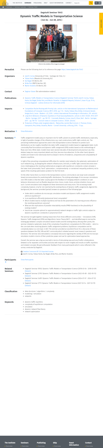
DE (99, 3)
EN (96, 3)
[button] (30, 43)
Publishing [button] (38, 3)
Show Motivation (26, 131)
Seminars (9, 7)
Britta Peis (28, 83)
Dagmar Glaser (30, 91)
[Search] (91, 3)
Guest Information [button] (56, 3)
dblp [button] (45, 3)
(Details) (28, 271)
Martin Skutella (30, 86)
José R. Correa (30, 76)
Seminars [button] (28, 3)
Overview (9, 446)
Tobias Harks (29, 78)
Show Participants (27, 260)
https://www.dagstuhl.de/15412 (72, 69)
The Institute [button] (17, 3)
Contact (68, 3)
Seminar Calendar (20, 7)
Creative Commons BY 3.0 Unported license (38, 251)
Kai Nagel (28, 81)
